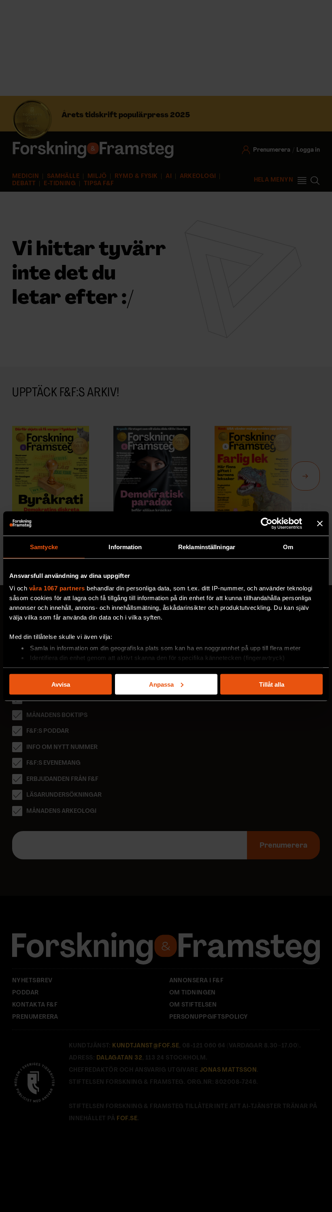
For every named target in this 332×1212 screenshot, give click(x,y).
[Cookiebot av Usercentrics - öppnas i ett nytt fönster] (266, 523)
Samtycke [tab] (44, 546)
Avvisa (60, 684)
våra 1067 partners (57, 588)
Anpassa (161, 684)
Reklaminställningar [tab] (206, 546)
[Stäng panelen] (320, 523)
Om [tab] (288, 546)
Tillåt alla (271, 684)
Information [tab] (125, 546)
